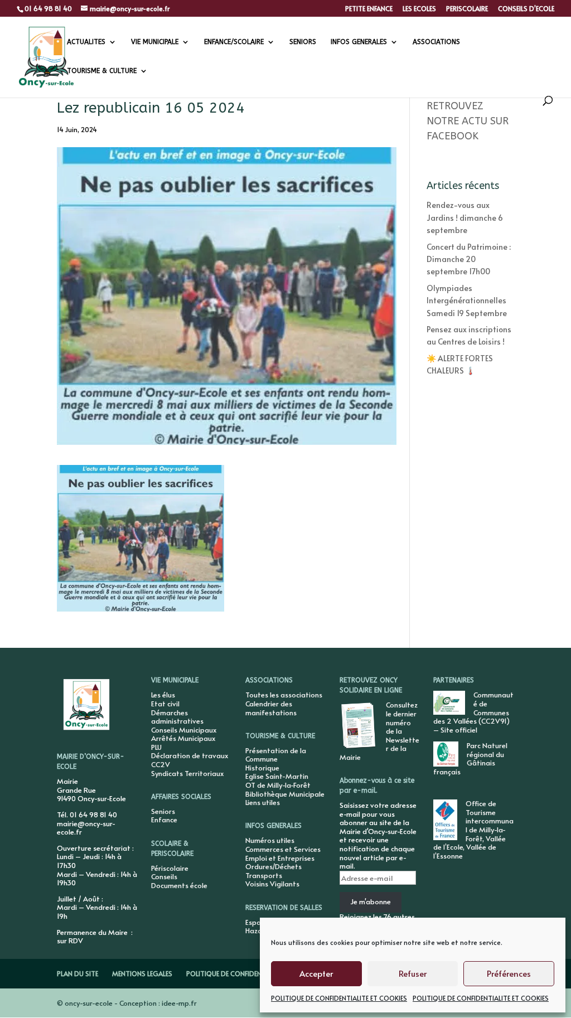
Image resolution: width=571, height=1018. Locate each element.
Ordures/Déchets (273, 866)
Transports (263, 875)
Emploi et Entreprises (279, 858)
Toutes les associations (283, 695)
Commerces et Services (283, 849)
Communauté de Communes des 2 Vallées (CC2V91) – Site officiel (473, 712)
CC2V (160, 764)
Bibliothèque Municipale (285, 794)
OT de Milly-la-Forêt (278, 785)
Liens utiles (262, 802)
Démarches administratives (177, 716)
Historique (262, 768)
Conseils (164, 876)
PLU (156, 747)
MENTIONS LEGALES (142, 973)
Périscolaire (169, 868)
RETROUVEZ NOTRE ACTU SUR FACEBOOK (468, 121)
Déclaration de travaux (189, 755)
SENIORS (302, 42)
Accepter (316, 973)
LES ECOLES (419, 9)
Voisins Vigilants (272, 884)
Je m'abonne (370, 901)
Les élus (163, 695)
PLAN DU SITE (77, 973)
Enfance (164, 820)
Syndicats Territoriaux (187, 773)
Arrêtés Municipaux (183, 738)
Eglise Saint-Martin (276, 776)
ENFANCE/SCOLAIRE (234, 42)
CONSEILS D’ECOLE (526, 9)
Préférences (509, 973)
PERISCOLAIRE (467, 9)
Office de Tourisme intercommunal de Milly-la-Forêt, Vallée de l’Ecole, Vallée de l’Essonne (473, 829)
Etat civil (165, 704)
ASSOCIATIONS (436, 42)
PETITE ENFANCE (369, 9)
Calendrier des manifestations (271, 708)
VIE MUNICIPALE (154, 42)
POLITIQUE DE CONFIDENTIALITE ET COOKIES (339, 997)
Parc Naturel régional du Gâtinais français (470, 758)
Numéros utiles (269, 840)
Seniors (163, 811)
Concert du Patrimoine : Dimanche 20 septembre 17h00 (469, 259)
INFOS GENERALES (359, 42)
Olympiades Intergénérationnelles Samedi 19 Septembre (467, 300)
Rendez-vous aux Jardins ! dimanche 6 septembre (465, 217)
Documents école (179, 885)
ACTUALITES (86, 42)
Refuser (413, 973)
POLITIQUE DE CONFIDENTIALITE (235, 973)
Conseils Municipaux (183, 730)
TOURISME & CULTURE (102, 71)
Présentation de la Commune (275, 754)
